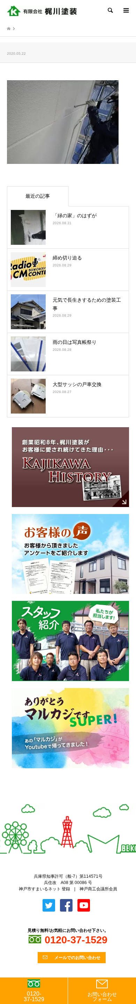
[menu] (125, 10)
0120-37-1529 (34, 996)
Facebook (73, 800)
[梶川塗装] (42, 10)
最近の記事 (37, 196)
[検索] (109, 10)
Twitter (62, 800)
